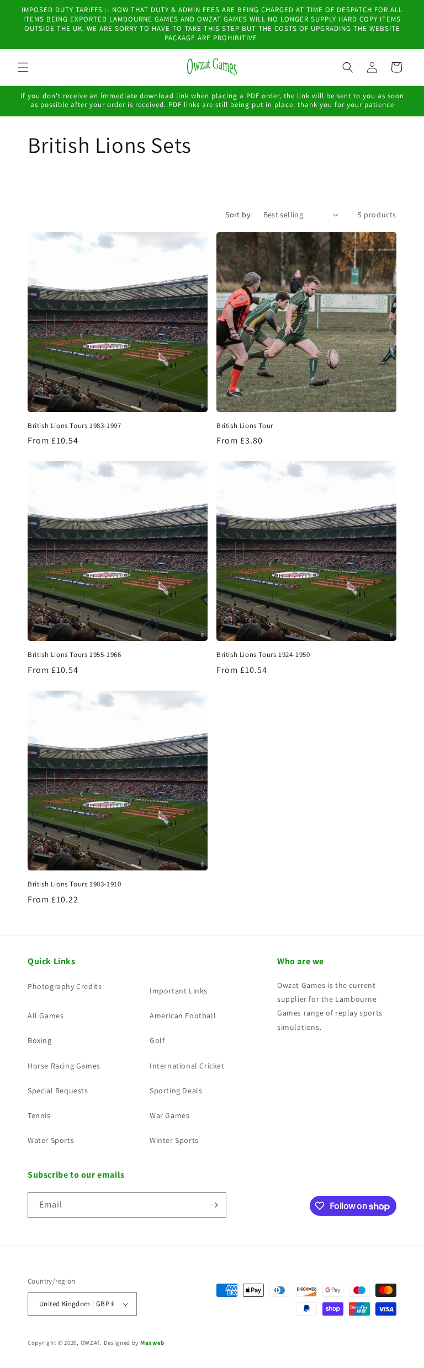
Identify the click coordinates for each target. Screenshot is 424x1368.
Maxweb (152, 1342)
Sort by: (238, 215)
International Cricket (187, 1066)
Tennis (39, 1115)
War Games (169, 1115)
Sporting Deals (176, 1091)
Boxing (40, 1040)
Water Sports (51, 1140)
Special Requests (58, 1091)
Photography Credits (65, 986)
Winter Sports (174, 1140)
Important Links (179, 991)
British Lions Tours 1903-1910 (74, 884)
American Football (183, 1015)
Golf (157, 1040)
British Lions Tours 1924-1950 (263, 654)
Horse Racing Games (64, 1066)
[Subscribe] (214, 1205)
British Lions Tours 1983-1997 (74, 425)
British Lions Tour (244, 425)
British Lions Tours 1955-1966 (74, 654)
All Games (45, 1015)
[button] (23, 67)
